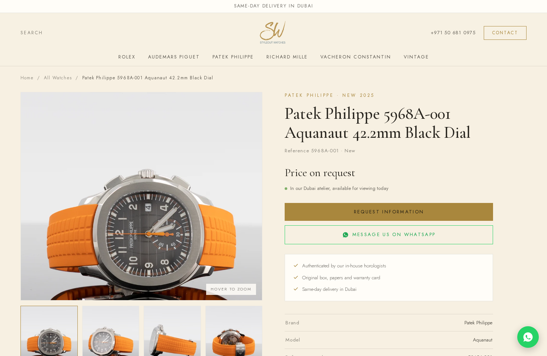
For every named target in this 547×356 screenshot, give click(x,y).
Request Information (389, 211)
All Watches (58, 77)
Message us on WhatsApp (393, 234)
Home (26, 77)
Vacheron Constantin (355, 57)
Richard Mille (287, 57)
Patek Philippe (233, 57)
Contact (505, 32)
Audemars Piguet (174, 57)
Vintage (416, 57)
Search (31, 32)
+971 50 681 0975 (453, 32)
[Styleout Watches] (273, 33)
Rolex (126, 57)
